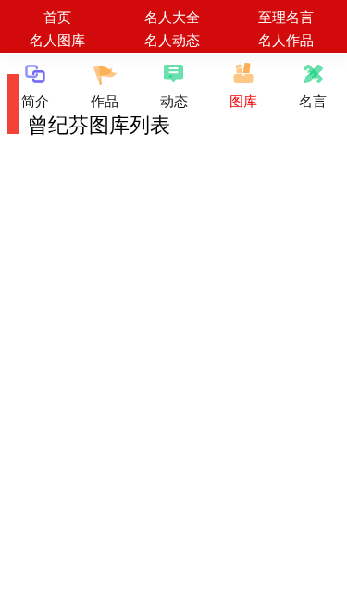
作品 (104, 100)
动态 (174, 100)
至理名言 (286, 16)
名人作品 (286, 39)
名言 (313, 100)
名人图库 (57, 39)
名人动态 (172, 39)
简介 (35, 100)
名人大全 (172, 16)
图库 (243, 100)
